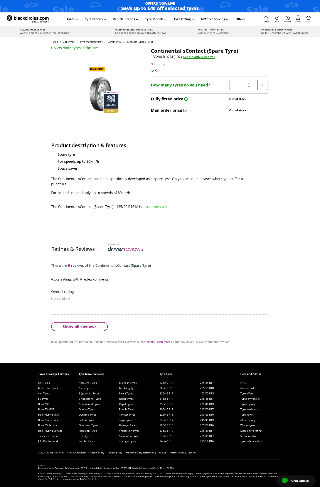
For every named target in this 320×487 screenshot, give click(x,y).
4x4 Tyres (44, 393)
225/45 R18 (166, 414)
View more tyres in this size (76, 48)
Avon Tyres (85, 388)
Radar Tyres (126, 399)
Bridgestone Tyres (90, 399)
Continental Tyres (89, 404)
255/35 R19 (166, 404)
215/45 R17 (207, 399)
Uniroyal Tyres (128, 425)
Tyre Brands (94, 19)
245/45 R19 (207, 420)
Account (298, 21)
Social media (248, 436)
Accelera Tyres (88, 383)
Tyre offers (247, 393)
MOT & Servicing (213, 19)
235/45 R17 (207, 436)
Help (277, 21)
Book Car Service (48, 420)
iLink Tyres (85, 436)
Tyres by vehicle (250, 399)
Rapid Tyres (126, 404)
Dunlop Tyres (87, 409)
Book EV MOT (46, 409)
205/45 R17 (166, 409)
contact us (147, 342)
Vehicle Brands (124, 19)
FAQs (243, 383)
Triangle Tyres (127, 441)
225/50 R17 (166, 420)
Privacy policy (115, 452)
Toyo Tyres (125, 420)
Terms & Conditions (76, 452)
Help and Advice (250, 374)
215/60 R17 (207, 409)
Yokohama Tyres (129, 436)
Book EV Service (47, 425)
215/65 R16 (207, 414)
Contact (287, 21)
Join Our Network (48, 441)
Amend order (248, 388)
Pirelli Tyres (126, 393)
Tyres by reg (247, 404)
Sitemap (162, 452)
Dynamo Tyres (87, 414)
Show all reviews (79, 326)
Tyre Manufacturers (91, 374)
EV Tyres (43, 399)
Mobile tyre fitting (251, 431)
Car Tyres (44, 383)
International (177, 452)
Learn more (162, 342)
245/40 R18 (166, 441)
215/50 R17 (207, 431)
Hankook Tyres (88, 431)
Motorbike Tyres (48, 388)
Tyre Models (154, 19)
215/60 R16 (207, 441)
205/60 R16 (207, 425)
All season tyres (249, 420)
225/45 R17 (166, 393)
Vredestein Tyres (129, 431)
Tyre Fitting (182, 19)
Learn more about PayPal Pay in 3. (79, 478)
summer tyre (156, 206)
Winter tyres (247, 425)
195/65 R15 (207, 393)
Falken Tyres (86, 420)
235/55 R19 (166, 436)
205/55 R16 (166, 388)
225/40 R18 (166, 383)
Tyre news (246, 414)
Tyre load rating (249, 409)
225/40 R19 (207, 404)
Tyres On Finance (48, 436)
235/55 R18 (207, 388)
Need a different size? (199, 57)
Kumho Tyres (87, 441)
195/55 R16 (166, 425)
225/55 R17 (207, 383)
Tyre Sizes (166, 374)
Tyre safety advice (251, 441)
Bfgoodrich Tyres (89, 393)
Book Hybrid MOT (48, 414)
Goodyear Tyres (88, 425)
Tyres (71, 19)
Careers (192, 452)
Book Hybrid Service (50, 431)
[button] (266, 19)
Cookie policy (97, 452)
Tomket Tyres (127, 414)
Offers (240, 19)
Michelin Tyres (128, 383)
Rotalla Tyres (127, 409)
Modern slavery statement (140, 452)
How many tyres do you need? (180, 85)
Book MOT (44, 404)
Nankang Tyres (128, 388)
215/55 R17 (166, 399)
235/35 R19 (166, 431)
